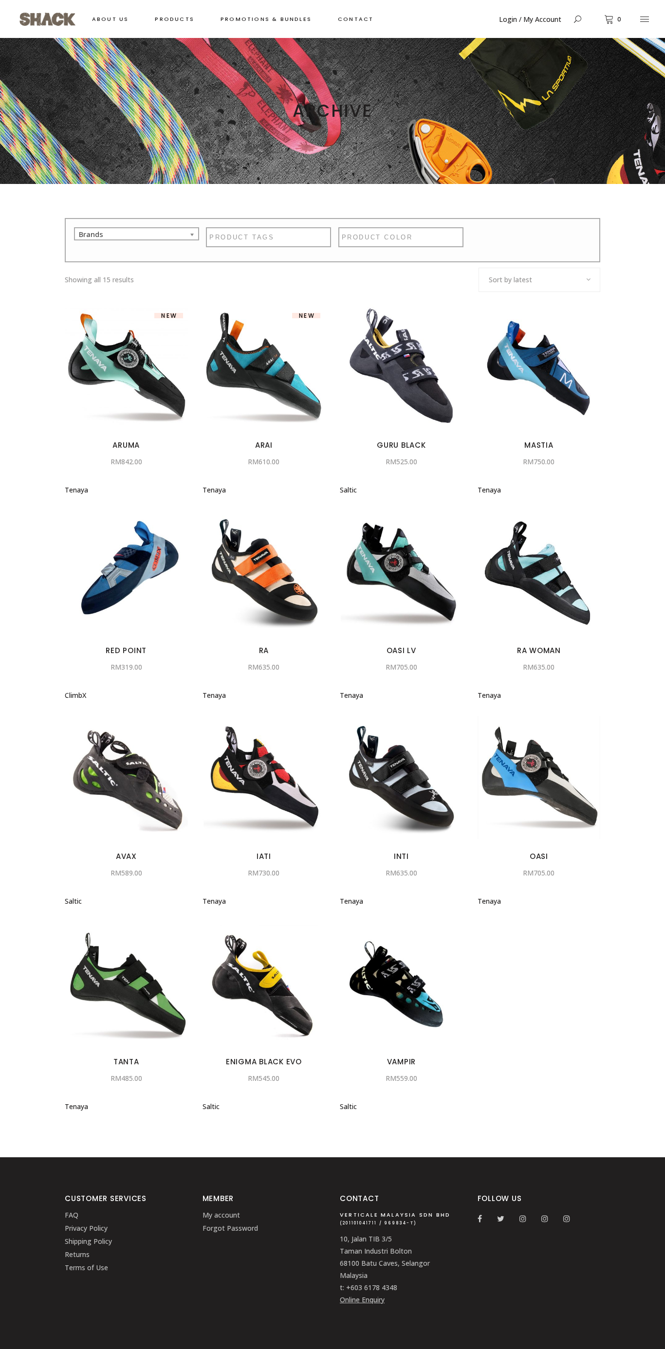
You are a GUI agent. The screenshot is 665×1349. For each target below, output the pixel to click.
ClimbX (75, 695)
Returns (77, 1254)
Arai (264, 445)
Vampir (401, 1062)
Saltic (348, 489)
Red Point (126, 650)
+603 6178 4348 (371, 1287)
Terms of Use (86, 1267)
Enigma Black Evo (264, 1062)
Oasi (539, 856)
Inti (401, 856)
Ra (264, 650)
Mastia (539, 445)
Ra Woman (539, 650)
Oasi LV (401, 650)
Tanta (126, 1062)
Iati (264, 856)
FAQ (71, 1215)
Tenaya (76, 489)
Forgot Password (230, 1228)
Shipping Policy (88, 1241)
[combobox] (539, 280)
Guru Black (401, 445)
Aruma (126, 445)
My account (221, 1215)
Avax (126, 856)
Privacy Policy (86, 1228)
